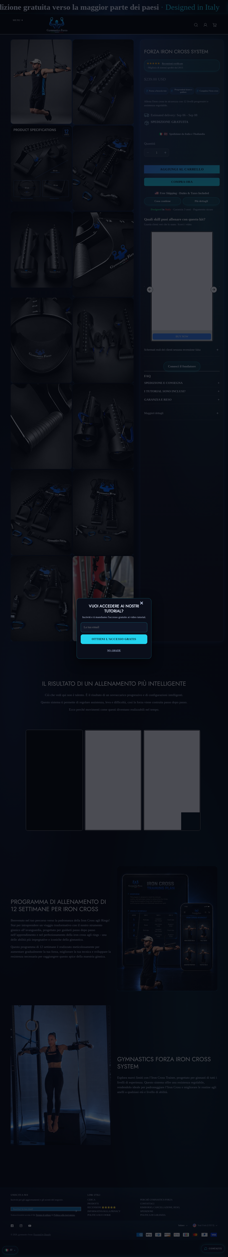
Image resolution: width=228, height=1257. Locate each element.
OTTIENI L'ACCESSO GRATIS (114, 639)
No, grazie (114, 650)
